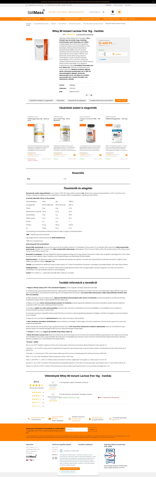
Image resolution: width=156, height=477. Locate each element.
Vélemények (121, 100)
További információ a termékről (101, 100)
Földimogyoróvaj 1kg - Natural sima (38, 119)
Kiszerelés (60, 100)
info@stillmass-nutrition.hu (35, 5)
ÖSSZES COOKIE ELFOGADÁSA (69, 468)
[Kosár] (119, 12)
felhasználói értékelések (84, 34)
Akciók (132, 19)
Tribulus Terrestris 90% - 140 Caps (90, 119)
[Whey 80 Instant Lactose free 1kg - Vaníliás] (41, 49)
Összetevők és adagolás (77, 100)
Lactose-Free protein (75, 23)
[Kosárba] (74, 155)
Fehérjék (53, 23)
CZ (33, 460)
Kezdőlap (28, 23)
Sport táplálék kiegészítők (41, 23)
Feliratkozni (92, 429)
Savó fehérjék (62, 23)
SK (29, 460)
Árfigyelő (103, 59)
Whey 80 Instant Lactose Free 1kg (93, 23)
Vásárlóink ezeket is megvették (41, 100)
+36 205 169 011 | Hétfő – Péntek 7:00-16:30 (59, 5)
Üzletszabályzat (118, 5)
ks (103, 54)
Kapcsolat (127, 5)
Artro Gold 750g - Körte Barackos (62, 119)
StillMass (72, 85)
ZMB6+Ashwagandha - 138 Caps (117, 119)
